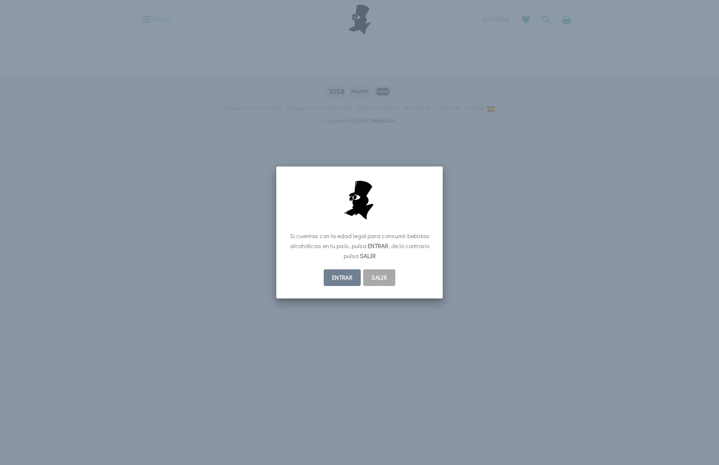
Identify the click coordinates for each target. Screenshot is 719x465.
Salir (379, 277)
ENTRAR (342, 277)
